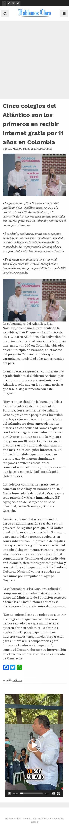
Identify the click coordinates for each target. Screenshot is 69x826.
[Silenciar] (53, 793)
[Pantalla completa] (58, 793)
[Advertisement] (34, 60)
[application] (34, 745)
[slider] (31, 793)
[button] (34, 745)
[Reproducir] (9, 793)
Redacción (44, 149)
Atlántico (17, 680)
